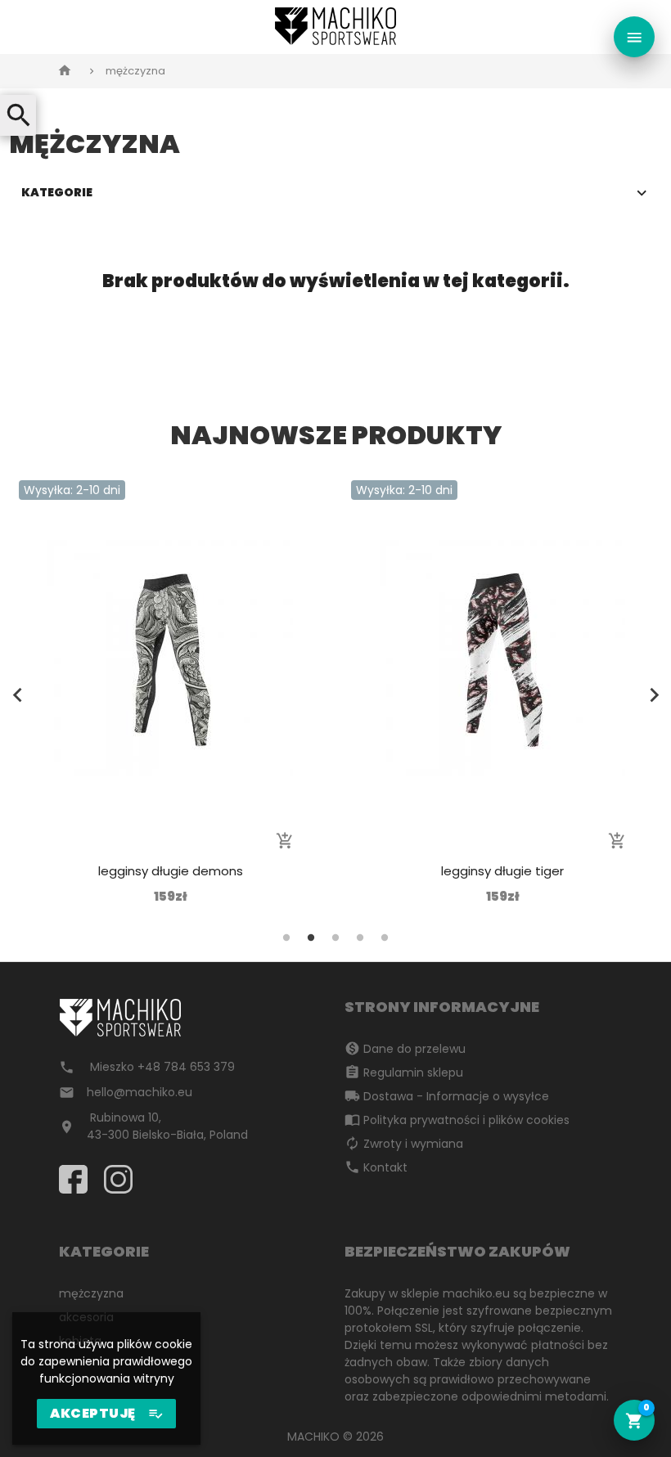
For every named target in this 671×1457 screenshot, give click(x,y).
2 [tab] (311, 937)
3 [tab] (335, 937)
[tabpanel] (170, 693)
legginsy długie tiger (502, 870)
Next (654, 695)
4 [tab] (360, 937)
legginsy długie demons (170, 870)
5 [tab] (384, 937)
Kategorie (56, 192)
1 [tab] (286, 937)
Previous (17, 695)
